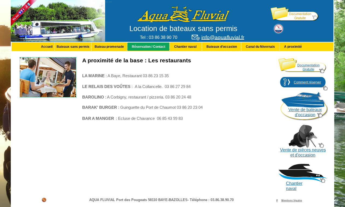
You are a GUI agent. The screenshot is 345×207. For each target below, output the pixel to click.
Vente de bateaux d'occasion (305, 112)
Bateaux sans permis (73, 47)
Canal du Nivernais (260, 47)
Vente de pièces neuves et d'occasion (303, 152)
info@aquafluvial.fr (222, 37)
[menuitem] (46, 47)
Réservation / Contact (148, 47)
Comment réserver (307, 82)
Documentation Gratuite (300, 16)
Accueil (47, 47)
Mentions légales (291, 200)
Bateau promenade (109, 47)
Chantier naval (185, 47)
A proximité (293, 47)
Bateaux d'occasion (221, 47)
